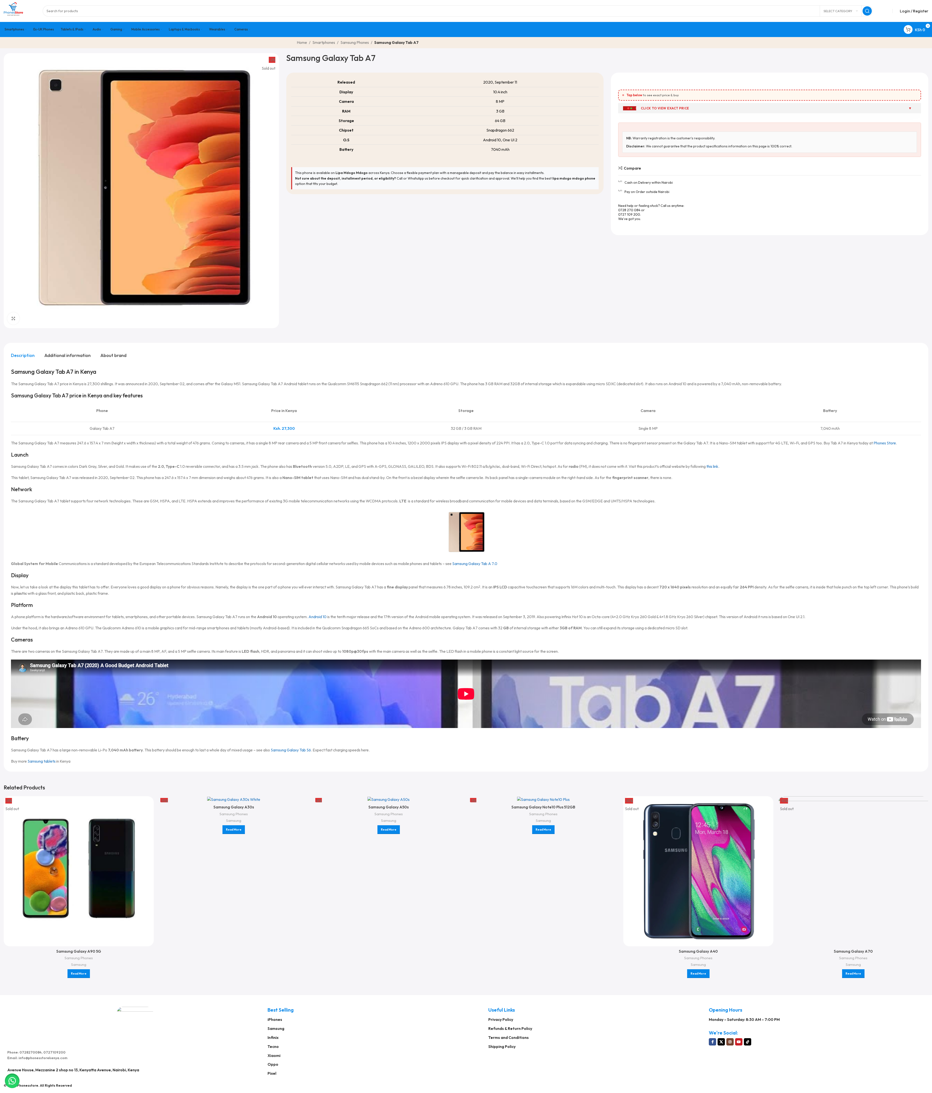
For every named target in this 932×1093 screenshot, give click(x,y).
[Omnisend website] (466, 618)
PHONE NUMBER (422, 516)
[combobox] (417, 528)
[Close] (526, 469)
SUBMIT (466, 595)
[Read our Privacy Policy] (521, 582)
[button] (12, 1081)
